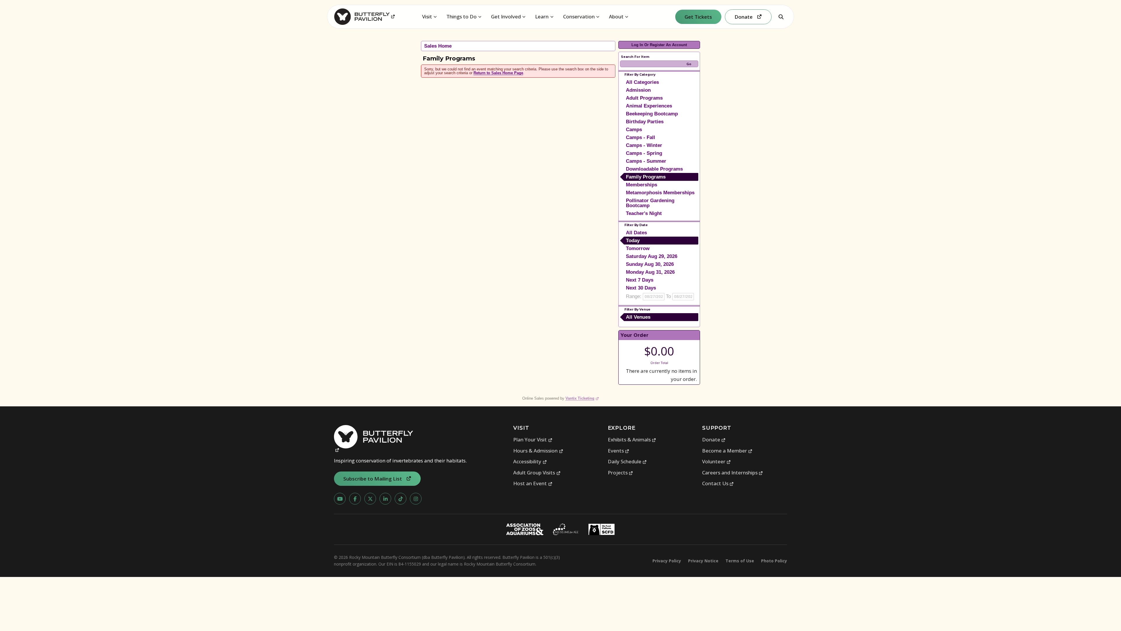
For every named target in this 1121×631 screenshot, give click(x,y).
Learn (542, 16)
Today (633, 240)
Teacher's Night (644, 213)
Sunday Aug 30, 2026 (650, 264)
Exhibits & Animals (632, 439)
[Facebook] (355, 499)
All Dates (636, 232)
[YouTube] (340, 499)
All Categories (642, 82)
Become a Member (727, 450)
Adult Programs (644, 98)
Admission (638, 90)
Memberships (641, 185)
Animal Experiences (649, 106)
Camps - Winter (644, 145)
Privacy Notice (703, 561)
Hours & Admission (538, 450)
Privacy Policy (666, 561)
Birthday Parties (645, 121)
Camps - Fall (640, 137)
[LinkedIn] (385, 499)
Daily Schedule (627, 461)
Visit (427, 16)
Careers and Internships (732, 472)
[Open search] (781, 16)
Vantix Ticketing (582, 398)
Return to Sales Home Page (498, 73)
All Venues (638, 317)
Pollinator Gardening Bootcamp (650, 203)
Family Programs (646, 177)
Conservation (579, 16)
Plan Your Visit (532, 439)
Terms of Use (739, 561)
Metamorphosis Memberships (660, 192)
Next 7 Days (639, 280)
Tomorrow (638, 248)
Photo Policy (774, 561)
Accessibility (530, 461)
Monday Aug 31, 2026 (650, 272)
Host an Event (532, 483)
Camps (634, 129)
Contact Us (718, 483)
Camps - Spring (644, 153)
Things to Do (461, 16)
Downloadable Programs (654, 169)
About (616, 16)
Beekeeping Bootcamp (652, 114)
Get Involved (506, 16)
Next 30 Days (641, 288)
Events (618, 450)
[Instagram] (416, 499)
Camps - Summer (646, 161)
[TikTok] (400, 499)
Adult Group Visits (536, 472)
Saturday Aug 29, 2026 (651, 256)
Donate (714, 439)
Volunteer (716, 461)
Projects (620, 472)
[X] (370, 499)
